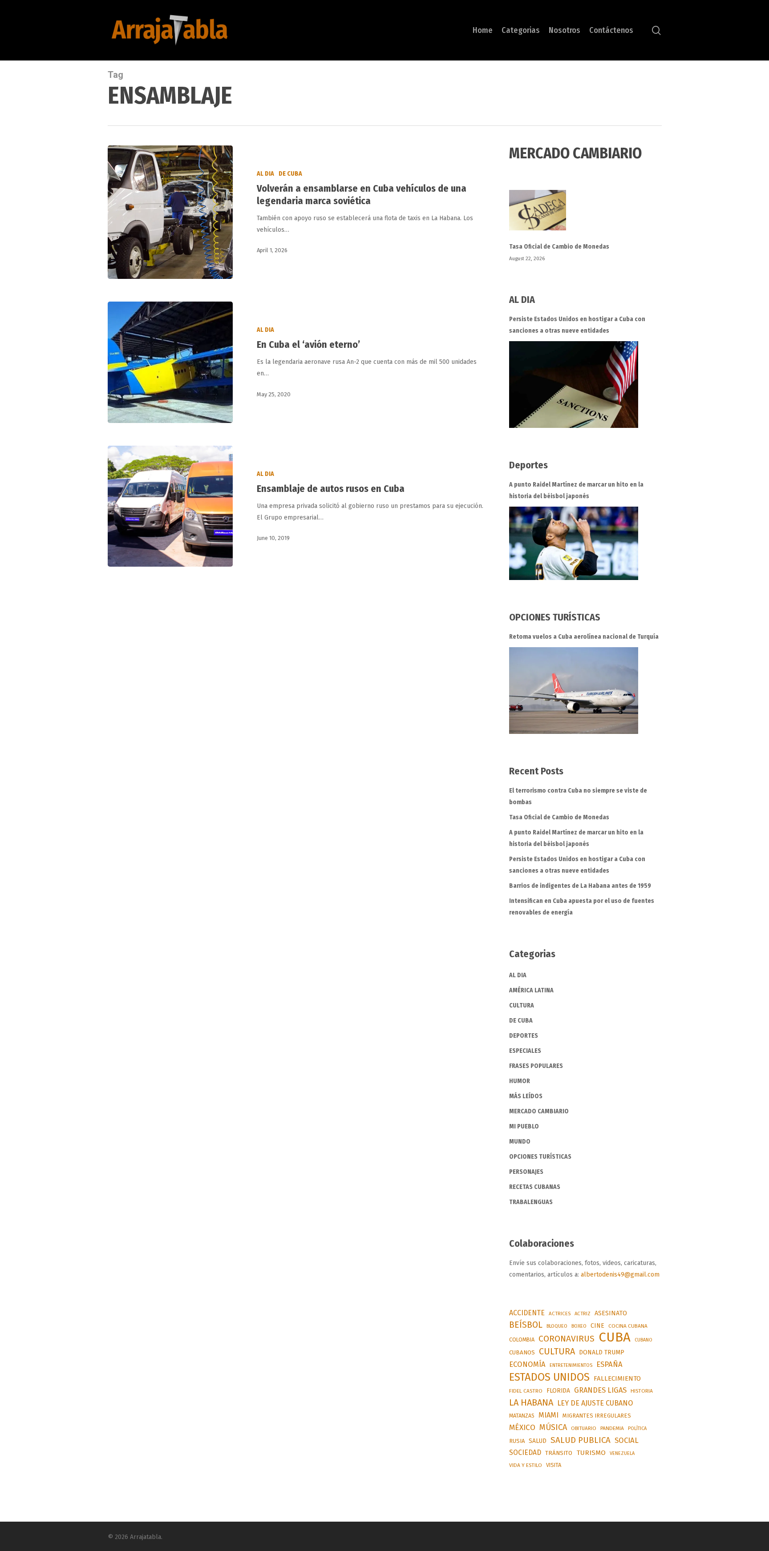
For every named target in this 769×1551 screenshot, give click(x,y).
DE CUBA (290, 173)
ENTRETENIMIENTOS (571, 1365)
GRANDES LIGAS (600, 1390)
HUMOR (519, 1081)
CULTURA (521, 1005)
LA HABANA (531, 1402)
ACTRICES (560, 1313)
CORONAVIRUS (566, 1338)
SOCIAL (627, 1440)
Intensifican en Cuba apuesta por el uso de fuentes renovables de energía (581, 906)
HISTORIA (642, 1391)
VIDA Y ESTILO (525, 1465)
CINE (597, 1325)
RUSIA (517, 1441)
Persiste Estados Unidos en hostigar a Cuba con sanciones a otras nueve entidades (577, 324)
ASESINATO (611, 1313)
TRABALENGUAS (531, 1202)
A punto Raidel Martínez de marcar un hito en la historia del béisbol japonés (576, 490)
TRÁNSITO (558, 1453)
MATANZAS (521, 1415)
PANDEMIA (612, 1428)
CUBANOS (522, 1352)
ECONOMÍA (527, 1364)
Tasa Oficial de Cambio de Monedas (559, 246)
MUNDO (519, 1141)
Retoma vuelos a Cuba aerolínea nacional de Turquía (584, 637)
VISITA (553, 1465)
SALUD (537, 1441)
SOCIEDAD (525, 1452)
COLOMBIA (521, 1339)
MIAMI (548, 1415)
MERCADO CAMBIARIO (539, 1111)
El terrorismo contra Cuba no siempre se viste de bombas (578, 796)
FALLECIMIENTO (617, 1378)
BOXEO (579, 1326)
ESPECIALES (525, 1051)
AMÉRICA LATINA (531, 990)
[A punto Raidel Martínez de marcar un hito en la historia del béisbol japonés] (573, 543)
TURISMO (591, 1453)
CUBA (615, 1337)
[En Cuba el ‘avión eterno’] (170, 362)
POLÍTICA (637, 1428)
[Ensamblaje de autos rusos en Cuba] (170, 506)
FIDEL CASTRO (525, 1391)
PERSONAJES (526, 1172)
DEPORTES (523, 1035)
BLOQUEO (556, 1326)
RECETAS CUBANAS (534, 1187)
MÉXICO (522, 1427)
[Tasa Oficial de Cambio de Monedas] (585, 215)
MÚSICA (553, 1427)
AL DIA (265, 173)
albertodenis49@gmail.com (620, 1274)
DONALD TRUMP (601, 1352)
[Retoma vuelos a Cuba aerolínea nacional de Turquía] (573, 690)
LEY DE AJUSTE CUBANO (595, 1403)
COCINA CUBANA (628, 1326)
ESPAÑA (609, 1364)
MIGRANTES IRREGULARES (597, 1415)
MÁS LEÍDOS (525, 1096)
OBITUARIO (583, 1428)
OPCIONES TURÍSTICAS (540, 1156)
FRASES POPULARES (536, 1066)
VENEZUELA (622, 1453)
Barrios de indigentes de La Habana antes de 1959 (580, 886)
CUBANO (643, 1340)
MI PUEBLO (524, 1126)
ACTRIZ (583, 1313)
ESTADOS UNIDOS (549, 1377)
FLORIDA (558, 1390)
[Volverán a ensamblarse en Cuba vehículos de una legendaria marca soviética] (170, 212)
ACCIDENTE (527, 1313)
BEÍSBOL (525, 1325)
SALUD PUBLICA (580, 1440)
